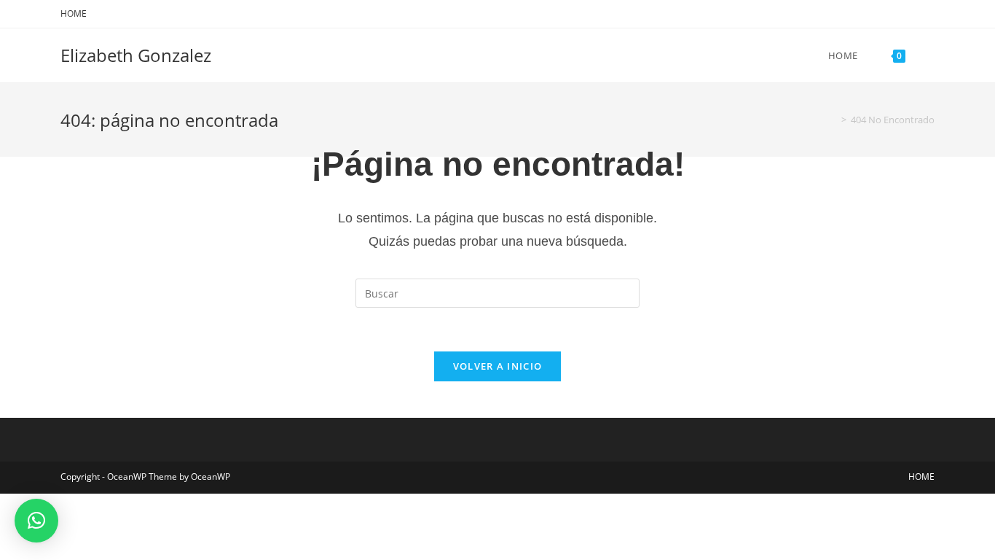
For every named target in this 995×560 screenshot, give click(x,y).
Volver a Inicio (498, 366)
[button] (36, 520)
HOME (73, 13)
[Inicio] (833, 119)
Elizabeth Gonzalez (135, 55)
